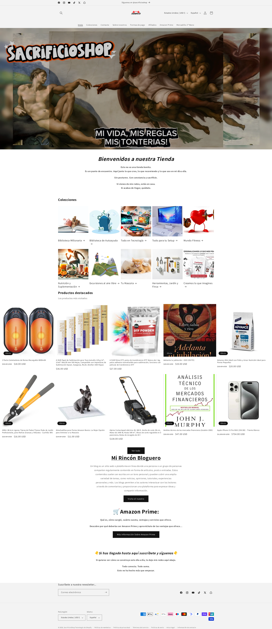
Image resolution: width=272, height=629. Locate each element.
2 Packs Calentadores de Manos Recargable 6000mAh (24, 360)
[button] (61, 13)
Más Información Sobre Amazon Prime (136, 534)
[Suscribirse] (106, 592)
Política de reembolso (102, 627)
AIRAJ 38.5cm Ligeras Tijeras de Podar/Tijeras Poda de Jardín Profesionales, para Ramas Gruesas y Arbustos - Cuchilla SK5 (27, 431)
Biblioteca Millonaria (70, 240)
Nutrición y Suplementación (67, 285)
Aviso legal (171, 627)
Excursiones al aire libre (103, 283)
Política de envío (157, 627)
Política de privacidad (121, 627)
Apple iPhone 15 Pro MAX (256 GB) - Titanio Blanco (238, 430)
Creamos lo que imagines (198, 283)
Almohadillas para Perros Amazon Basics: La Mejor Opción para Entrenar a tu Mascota (80, 431)
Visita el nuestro (136, 498)
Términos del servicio (141, 627)
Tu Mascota (127, 283)
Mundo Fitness (192, 240)
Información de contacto (187, 627)
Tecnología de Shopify (83, 628)
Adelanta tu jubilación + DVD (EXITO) (179, 360)
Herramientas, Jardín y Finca (165, 285)
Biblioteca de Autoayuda (104, 240)
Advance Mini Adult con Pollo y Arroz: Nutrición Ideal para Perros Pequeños (241, 361)
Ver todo (136, 450)
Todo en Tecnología (132, 240)
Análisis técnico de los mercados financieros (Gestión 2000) (188, 430)
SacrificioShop (69, 628)
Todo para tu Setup (163, 240)
